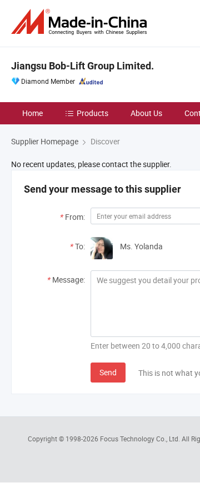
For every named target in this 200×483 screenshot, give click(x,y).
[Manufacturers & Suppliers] (81, 22)
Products (92, 113)
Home (32, 113)
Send (108, 372)
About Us (146, 113)
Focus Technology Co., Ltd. (141, 438)
